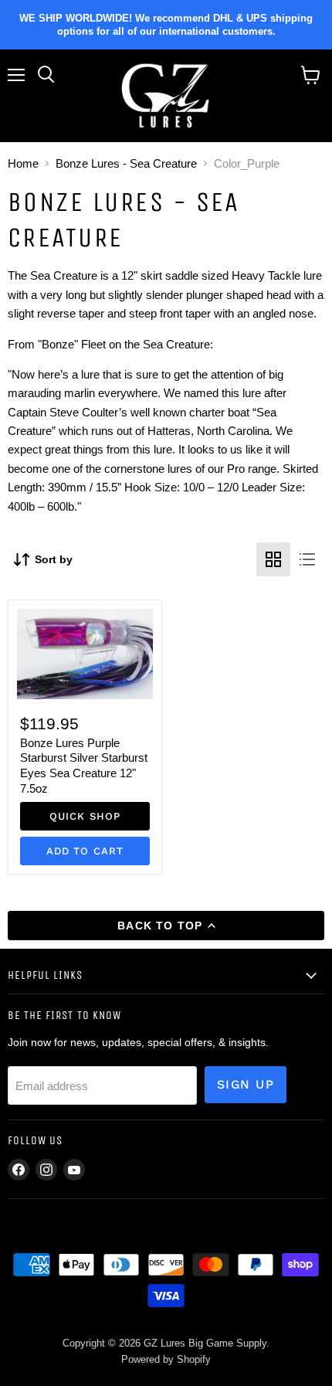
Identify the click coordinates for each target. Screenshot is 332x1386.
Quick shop (85, 816)
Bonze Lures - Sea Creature (126, 163)
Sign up (245, 1084)
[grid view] (273, 559)
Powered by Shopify (166, 1359)
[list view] (307, 559)
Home (23, 163)
